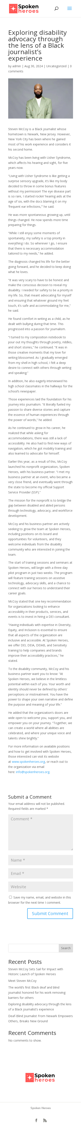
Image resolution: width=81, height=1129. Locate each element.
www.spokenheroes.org (28, 762)
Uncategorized (56, 66)
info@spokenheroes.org (32, 772)
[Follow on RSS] (44, 1120)
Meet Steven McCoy (22, 981)
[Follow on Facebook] (36, 1120)
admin (16, 66)
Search (66, 948)
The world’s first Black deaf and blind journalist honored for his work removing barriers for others (36, 992)
